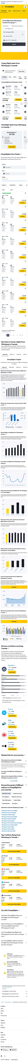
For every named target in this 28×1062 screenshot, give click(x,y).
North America (8, 1002)
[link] (12, 146)
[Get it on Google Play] (4, 1049)
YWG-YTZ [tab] (19, 354)
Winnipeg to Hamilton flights (8, 814)
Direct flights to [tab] (5, 796)
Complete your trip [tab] (17, 793)
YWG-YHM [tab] (4, 354)
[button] (26, 2)
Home (2, 1002)
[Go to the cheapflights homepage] (10, 7)
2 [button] (10, 335)
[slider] (26, 181)
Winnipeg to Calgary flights (8, 820)
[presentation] (15, 22)
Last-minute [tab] (20, 77)
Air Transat (10, 709)
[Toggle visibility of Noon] (11, 638)
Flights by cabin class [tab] (17, 796)
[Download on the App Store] (13, 1049)
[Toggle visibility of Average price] (18, 427)
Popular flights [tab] (17, 800)
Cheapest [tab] (4, 77)
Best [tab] (10, 77)
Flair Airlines (11, 742)
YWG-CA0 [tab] (4, 367)
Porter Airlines (11, 665)
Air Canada (10, 731)
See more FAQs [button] (14, 780)
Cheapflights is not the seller (9, 991)
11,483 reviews (11, 735)
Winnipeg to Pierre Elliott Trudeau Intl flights (12, 822)
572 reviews (11, 713)
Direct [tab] (14, 77)
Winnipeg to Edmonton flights (8, 831)
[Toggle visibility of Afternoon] (19, 638)
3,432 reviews (11, 724)
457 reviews (11, 669)
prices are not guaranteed (6, 986)
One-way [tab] (25, 77)
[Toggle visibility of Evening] (5, 639)
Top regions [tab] (14, 803)
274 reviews (11, 746)
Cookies (3, 3)
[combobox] (15, 167)
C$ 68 (13, 22)
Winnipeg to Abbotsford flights (9, 818)
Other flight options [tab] (6, 800)
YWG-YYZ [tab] (12, 354)
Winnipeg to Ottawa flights (8, 829)
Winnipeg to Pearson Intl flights (9, 812)
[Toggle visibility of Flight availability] (10, 427)
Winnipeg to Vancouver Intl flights (9, 810)
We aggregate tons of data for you (10, 994)
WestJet (9, 720)
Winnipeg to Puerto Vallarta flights (10, 824)
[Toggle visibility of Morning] (5, 638)
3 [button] (13, 335)
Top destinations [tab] (6, 803)
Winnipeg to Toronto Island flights (9, 816)
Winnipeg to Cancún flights (8, 826)
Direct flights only (9, 28)
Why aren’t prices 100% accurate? (10, 996)
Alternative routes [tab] (6, 793)
